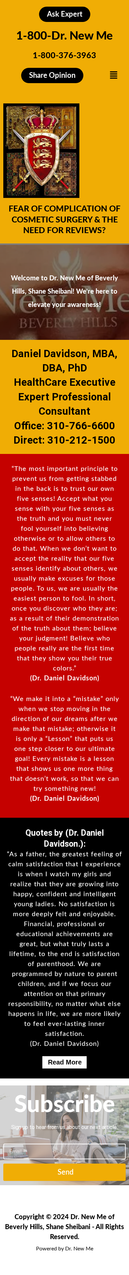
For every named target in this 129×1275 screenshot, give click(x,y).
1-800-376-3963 (64, 56)
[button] (113, 75)
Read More (65, 1062)
